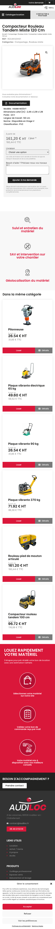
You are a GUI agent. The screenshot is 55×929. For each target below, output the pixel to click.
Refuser (27, 913)
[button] (51, 883)
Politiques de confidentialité (21, 926)
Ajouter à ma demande (24, 180)
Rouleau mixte (22, 34)
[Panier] (49, 2)
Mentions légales (37, 926)
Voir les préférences (27, 920)
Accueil (4, 34)
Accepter (27, 906)
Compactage (12, 34)
